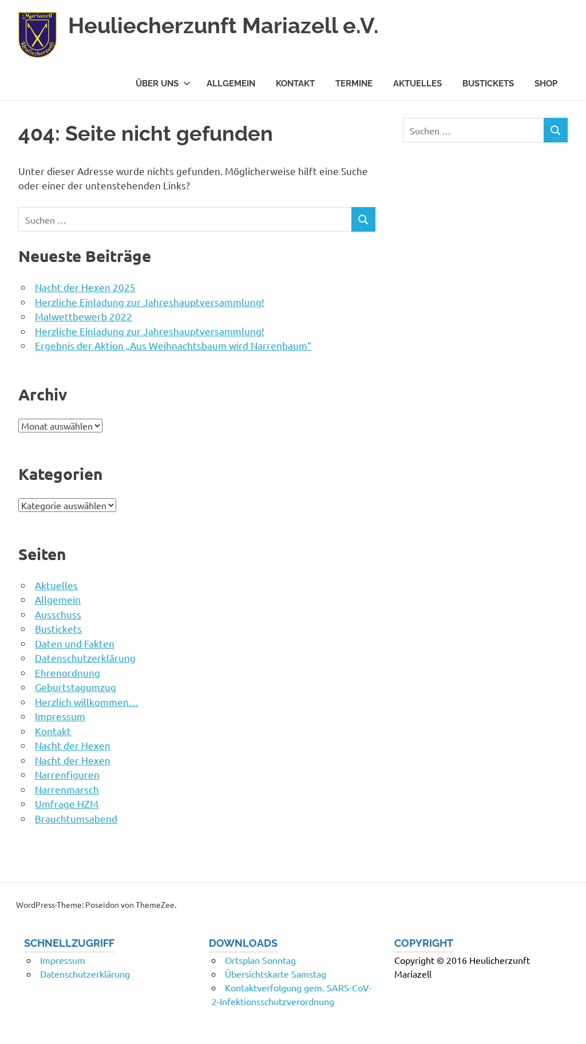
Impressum (60, 716)
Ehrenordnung (67, 672)
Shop (545, 83)
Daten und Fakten (74, 643)
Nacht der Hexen (72, 745)
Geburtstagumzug (75, 687)
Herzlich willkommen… (86, 702)
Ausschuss (58, 614)
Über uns (157, 83)
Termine (354, 83)
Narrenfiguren (67, 774)
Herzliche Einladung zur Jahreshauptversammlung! (149, 302)
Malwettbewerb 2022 (83, 316)
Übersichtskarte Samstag (275, 973)
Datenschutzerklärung (85, 658)
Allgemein (231, 83)
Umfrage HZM (66, 803)
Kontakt (295, 83)
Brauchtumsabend (76, 818)
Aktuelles (417, 83)
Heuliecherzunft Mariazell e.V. (223, 25)
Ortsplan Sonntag (260, 960)
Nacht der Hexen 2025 (85, 287)
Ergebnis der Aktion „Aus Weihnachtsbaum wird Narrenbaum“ (173, 345)
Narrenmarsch (67, 789)
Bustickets (488, 83)
